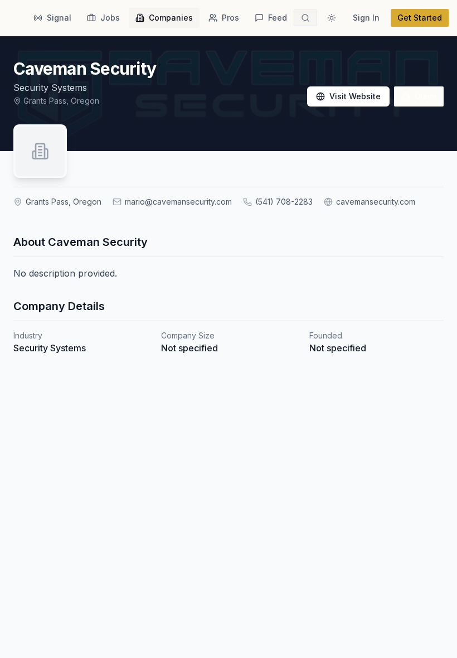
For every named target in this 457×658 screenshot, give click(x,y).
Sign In (366, 17)
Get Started (419, 17)
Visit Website (355, 96)
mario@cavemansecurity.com (178, 201)
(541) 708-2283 (284, 201)
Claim (425, 96)
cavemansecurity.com (375, 201)
